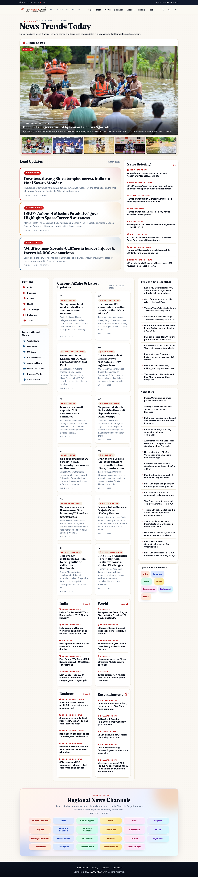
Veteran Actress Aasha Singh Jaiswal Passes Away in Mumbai (159, 318)
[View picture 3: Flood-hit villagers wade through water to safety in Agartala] (99, 145)
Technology (33, 309)
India (98, 9)
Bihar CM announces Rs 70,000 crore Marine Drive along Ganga (159, 554)
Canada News (34, 357)
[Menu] (175, 10)
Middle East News (35, 368)
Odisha (110, 838)
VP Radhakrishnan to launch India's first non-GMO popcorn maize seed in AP (158, 524)
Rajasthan (158, 838)
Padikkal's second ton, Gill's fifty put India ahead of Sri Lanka (159, 338)
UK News (31, 352)
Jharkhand (110, 829)
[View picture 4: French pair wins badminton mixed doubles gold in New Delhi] (130, 145)
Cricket (131, 9)
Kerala (158, 829)
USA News (32, 346)
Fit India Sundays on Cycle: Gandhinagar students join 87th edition (159, 466)
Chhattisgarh (87, 820)
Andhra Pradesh (40, 820)
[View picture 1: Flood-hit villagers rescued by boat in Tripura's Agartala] (37, 145)
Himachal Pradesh (63, 829)
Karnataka (134, 829)
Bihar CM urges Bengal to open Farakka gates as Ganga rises (159, 485)
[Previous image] (24, 90)
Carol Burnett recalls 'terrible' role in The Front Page (158, 300)
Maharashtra (63, 838)
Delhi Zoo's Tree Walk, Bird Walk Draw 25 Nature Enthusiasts (159, 534)
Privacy (95, 867)
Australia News (34, 363)
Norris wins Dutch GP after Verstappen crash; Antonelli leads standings (157, 455)
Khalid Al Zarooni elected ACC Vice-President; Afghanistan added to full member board (158, 290)
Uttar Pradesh (110, 846)
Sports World (33, 379)
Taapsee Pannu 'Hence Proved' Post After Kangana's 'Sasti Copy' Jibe (159, 377)
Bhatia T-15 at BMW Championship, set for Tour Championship (157, 544)
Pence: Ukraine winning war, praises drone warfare (157, 399)
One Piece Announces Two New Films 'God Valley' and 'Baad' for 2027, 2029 (159, 328)
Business (118, 9)
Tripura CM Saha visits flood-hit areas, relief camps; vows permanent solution (159, 513)
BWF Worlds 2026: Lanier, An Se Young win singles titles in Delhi (159, 346)
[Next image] (173, 90)
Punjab (134, 838)
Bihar (63, 820)
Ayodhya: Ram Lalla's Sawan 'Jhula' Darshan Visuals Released (158, 409)
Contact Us (118, 867)
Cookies (105, 867)
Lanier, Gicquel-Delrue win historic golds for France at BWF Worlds (159, 357)
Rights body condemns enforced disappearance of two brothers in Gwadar (160, 421)
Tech (150, 9)
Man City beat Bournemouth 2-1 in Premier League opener (159, 476)
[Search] (163, 10)
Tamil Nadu (40, 846)
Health (141, 9)
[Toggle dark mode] (169, 10)
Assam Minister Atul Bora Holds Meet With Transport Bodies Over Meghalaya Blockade (159, 443)
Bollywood (32, 315)
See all (86, 604)
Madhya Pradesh (40, 838)
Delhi (110, 820)
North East (87, 838)
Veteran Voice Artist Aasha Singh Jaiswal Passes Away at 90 (160, 309)
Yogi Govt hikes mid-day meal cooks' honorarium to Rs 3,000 (158, 502)
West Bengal (134, 846)
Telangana (63, 846)
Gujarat (158, 820)
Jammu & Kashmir (87, 829)
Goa (134, 820)
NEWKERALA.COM (98, 872)
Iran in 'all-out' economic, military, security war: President (159, 367)
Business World (34, 374)
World (108, 9)
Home (90, 9)
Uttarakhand (87, 846)
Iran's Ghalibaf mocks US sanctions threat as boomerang (159, 493)
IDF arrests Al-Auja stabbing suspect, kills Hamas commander (157, 432)
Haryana (40, 829)
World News (33, 341)
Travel (30, 320)
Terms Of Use (81, 867)
